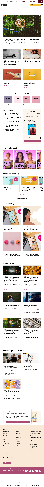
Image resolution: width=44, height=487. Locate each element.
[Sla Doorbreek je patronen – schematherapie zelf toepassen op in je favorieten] (40, 70)
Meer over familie (22, 406)
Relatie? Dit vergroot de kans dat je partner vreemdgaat (12, 130)
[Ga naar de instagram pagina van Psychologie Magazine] (36, 471)
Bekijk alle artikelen (21, 345)
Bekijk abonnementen (35, 5)
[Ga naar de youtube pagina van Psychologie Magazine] (33, 471)
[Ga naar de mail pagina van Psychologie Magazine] (29, 471)
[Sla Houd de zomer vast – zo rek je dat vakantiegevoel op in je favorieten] (40, 49)
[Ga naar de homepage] (4, 5)
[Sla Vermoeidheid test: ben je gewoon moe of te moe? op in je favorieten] (20, 70)
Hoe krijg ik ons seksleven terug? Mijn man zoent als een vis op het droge (12, 122)
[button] (40, 1)
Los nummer (32, 137)
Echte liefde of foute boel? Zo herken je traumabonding (13, 118)
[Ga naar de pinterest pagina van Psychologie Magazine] (40, 471)
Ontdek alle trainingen (22, 198)
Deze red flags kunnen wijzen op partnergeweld (11, 126)
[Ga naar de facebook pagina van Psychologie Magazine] (26, 471)
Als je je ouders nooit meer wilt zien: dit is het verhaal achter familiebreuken (13, 114)
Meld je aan (17, 421)
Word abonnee (32, 140)
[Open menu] (42, 5)
